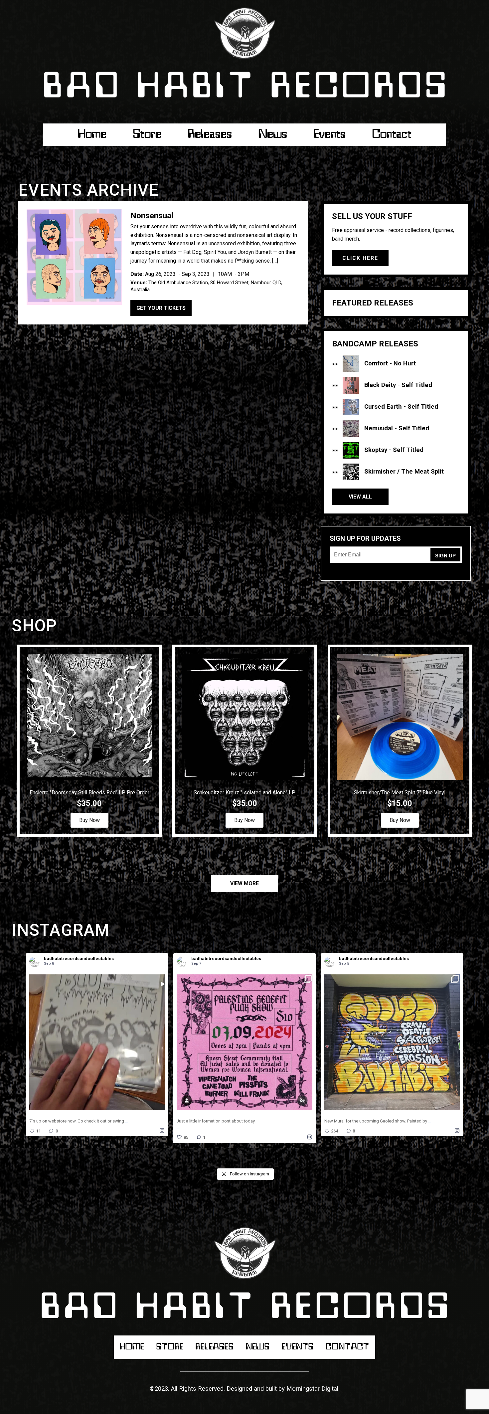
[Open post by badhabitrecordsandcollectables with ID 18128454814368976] (244, 1042)
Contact (391, 134)
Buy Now (89, 820)
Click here (360, 258)
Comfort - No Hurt (390, 363)
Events (330, 134)
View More (244, 883)
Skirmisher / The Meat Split (404, 471)
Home (92, 134)
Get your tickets (161, 308)
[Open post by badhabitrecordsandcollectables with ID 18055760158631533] (97, 1042)
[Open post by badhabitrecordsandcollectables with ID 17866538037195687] (392, 1042)
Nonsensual (151, 215)
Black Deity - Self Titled (398, 385)
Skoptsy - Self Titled (393, 450)
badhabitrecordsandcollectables (89, 1039)
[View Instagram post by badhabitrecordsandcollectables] (161, 1105)
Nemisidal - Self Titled (396, 428)
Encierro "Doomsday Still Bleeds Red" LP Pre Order (89, 792)
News (272, 134)
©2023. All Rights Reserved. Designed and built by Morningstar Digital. (245, 1388)
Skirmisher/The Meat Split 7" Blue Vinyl (399, 792)
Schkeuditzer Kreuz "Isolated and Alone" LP (244, 792)
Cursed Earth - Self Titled (401, 406)
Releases (210, 134)
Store (147, 134)
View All (360, 497)
